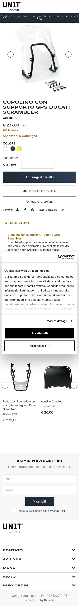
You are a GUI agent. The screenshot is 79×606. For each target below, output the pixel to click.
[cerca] (58, 6)
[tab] (39, 223)
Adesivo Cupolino (51, 401)
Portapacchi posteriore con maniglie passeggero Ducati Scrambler (20, 405)
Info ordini (16, 585)
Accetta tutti (39, 333)
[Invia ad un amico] (17, 209)
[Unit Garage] (12, 6)
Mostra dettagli (57, 321)
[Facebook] (35, 541)
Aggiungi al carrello (39, 177)
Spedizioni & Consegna (20, 136)
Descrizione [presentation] (17, 223)
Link (63, 510)
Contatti (13, 550)
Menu (9, 568)
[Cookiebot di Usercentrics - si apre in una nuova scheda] (58, 257)
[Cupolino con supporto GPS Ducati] (39, 57)
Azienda (12, 559)
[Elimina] (50, 165)
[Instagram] (43, 541)
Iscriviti (40, 501)
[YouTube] (52, 541)
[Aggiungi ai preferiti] (30, 394)
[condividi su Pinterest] (32, 209)
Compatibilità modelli (41, 191)
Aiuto (9, 576)
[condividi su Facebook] (25, 209)
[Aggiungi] (24, 165)
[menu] (73, 6)
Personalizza (37, 345)
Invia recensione (48, 209)
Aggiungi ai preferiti (41, 201)
